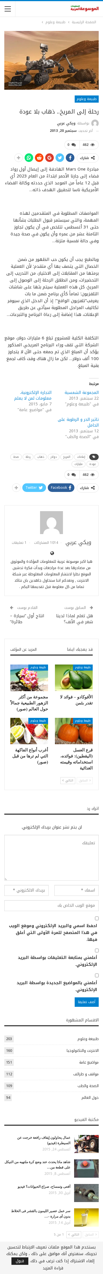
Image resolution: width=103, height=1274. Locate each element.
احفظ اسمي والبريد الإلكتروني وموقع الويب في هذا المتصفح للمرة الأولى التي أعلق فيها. (53, 933)
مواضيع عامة (89, 1062)
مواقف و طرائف (86, 1074)
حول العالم (90, 1097)
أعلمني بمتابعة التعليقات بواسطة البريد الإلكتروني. (57, 961)
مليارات (78, 464)
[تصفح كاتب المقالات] (51, 522)
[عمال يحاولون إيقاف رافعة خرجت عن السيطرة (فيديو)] (86, 1144)
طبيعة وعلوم (87, 99)
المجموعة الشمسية (82, 392)
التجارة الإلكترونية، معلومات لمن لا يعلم (33, 395)
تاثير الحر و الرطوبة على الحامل (78, 422)
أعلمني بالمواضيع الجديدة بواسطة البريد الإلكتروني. (57, 986)
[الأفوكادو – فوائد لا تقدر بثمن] (74, 678)
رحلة (28, 457)
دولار (54, 457)
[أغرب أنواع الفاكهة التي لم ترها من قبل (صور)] (29, 731)
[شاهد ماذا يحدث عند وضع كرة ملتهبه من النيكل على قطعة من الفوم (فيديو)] (86, 1168)
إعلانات (81, 457)
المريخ (66, 457)
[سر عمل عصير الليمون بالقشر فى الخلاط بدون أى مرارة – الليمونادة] (86, 1217)
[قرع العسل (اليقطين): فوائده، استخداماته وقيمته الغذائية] (74, 731)
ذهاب (40, 457)
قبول (20, 1261)
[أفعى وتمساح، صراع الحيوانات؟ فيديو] (86, 1193)
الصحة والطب (88, 1085)
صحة (16, 457)
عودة (92, 464)
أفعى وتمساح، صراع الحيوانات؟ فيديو (44, 1187)
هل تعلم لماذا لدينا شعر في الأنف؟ (74, 619)
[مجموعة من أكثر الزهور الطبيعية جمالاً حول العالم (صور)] (29, 678)
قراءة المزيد (53, 1268)
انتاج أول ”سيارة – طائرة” (27, 619)
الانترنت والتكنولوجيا (83, 1050)
